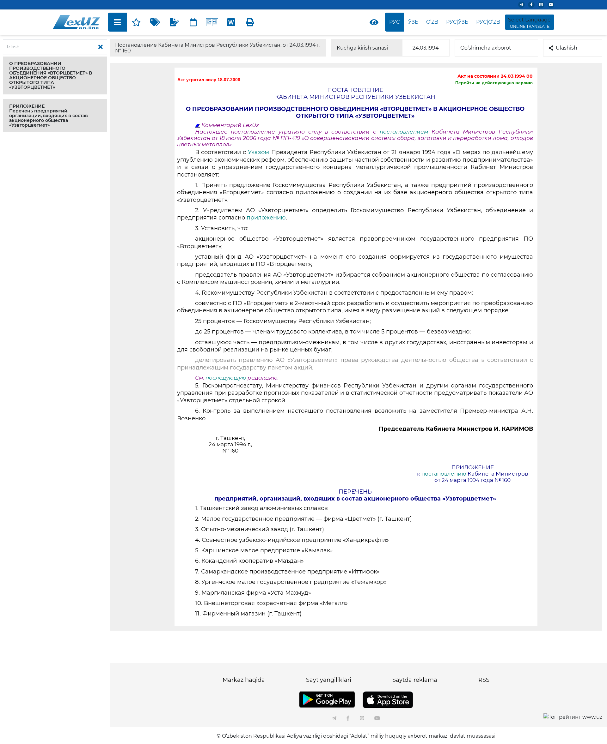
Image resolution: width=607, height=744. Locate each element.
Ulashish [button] (566, 48)
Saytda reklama (414, 679)
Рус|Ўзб (457, 22)
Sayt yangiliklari (328, 679)
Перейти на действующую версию (494, 82)
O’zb (432, 22)
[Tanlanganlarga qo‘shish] (136, 22)
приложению (266, 217)
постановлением (403, 132)
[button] (55, 75)
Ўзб (413, 22)
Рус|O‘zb (488, 22)
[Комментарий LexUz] (174, 22)
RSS (483, 679)
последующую (225, 378)
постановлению (444, 474)
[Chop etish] (250, 22)
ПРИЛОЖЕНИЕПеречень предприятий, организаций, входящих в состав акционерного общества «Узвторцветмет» (48, 115)
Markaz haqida (244, 679)
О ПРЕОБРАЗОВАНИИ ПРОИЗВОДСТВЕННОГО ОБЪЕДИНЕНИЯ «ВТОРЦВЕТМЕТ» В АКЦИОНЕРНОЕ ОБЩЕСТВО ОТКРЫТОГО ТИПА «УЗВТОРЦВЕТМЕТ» (50, 75)
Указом (258, 152)
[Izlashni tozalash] (100, 47)
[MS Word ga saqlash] (231, 22)
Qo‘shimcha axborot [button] (485, 48)
